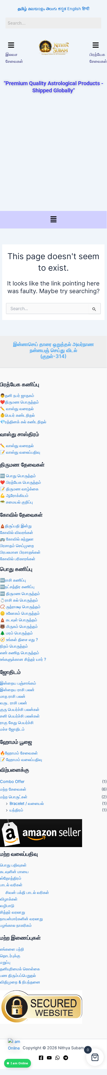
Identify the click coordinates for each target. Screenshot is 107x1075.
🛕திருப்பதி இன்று (15, 526)
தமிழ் (22, 8)
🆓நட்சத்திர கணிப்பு (17, 586)
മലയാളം (36, 8)
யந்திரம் (16, 810)
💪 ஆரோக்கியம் (14, 495)
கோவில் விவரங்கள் (16, 532)
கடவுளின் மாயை (14, 871)
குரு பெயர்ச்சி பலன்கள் (19, 709)
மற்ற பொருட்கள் (13, 796)
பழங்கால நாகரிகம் (16, 925)
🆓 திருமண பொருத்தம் (20, 593)
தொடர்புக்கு (10, 955)
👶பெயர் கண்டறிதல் (17, 415)
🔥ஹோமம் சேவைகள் (19, 753)
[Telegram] (65, 1057)
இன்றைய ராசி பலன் (17, 689)
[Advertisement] (53, 152)
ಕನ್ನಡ (62, 8)
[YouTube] (49, 1057)
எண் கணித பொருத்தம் (19, 652)
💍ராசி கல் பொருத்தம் (19, 600)
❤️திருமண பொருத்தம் (19, 402)
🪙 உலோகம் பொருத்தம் (20, 613)
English (74, 8)
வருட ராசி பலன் (13, 703)
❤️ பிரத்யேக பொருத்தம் (20, 482)
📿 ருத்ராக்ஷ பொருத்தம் (20, 606)
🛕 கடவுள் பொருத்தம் (18, 619)
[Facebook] (41, 1057)
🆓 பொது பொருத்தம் (18, 475)
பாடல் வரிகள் (11, 884)
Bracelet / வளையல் (27, 803)
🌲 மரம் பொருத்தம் (16, 633)
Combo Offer (12, 781)
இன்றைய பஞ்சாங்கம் (18, 683)
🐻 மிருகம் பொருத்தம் (19, 626)
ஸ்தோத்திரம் (10, 878)
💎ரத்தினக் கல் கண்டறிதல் (23, 421)
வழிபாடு (7, 905)
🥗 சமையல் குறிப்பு (16, 502)
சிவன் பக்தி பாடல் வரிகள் (27, 892)
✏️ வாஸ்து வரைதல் (17, 408)
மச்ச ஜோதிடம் (12, 729)
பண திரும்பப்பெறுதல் (18, 975)
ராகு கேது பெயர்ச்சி (17, 722)
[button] (11, 45)
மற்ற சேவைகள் (13, 789)
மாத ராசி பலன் (12, 696)
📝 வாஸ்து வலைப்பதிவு (20, 452)
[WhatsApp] (57, 1057)
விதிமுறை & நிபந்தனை (20, 982)
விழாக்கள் (9, 899)
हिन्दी (85, 8)
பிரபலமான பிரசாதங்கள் (20, 552)
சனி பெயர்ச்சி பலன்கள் (20, 716)
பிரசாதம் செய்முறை (17, 545)
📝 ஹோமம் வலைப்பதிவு (21, 759)
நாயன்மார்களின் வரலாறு (21, 918)
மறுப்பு (5, 962)
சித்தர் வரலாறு (12, 912)
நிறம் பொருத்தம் (14, 646)
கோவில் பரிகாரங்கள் (17, 558)
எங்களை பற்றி (12, 949)
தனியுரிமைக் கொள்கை (20, 969)
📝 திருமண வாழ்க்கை (19, 489)
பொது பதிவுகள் (13, 865)
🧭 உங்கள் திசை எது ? (19, 639)
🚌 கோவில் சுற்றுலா (17, 539)
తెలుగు (51, 8)
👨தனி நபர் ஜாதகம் (17, 395)
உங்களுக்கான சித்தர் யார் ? (23, 659)
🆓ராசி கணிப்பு (13, 580)
